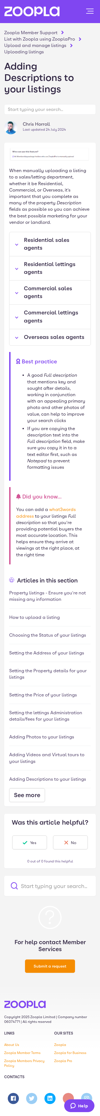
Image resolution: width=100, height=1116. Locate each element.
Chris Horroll (36, 124)
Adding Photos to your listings (41, 737)
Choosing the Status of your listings (47, 635)
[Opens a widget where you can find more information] (79, 1106)
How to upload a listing (34, 617)
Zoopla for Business (70, 1053)
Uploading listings (24, 51)
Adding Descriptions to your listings (47, 779)
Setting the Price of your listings (43, 695)
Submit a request (50, 966)
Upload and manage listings (35, 45)
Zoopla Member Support (31, 32)
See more (27, 795)
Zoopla (60, 1045)
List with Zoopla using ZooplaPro (39, 39)
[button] (90, 11)
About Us (11, 1045)
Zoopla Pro (63, 1061)
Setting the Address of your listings (46, 653)
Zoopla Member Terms (22, 1053)
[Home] (32, 11)
